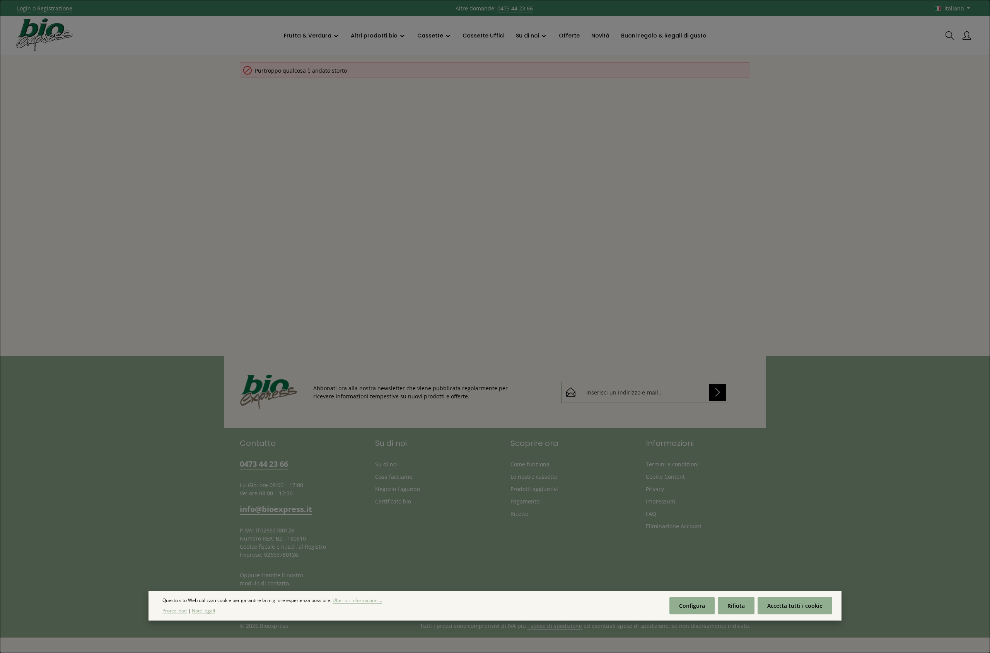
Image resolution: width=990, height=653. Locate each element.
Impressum (660, 501)
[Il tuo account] (967, 35)
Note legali (203, 610)
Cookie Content (665, 476)
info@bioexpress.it (276, 509)
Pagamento (524, 501)
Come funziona (530, 464)
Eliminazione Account (674, 526)
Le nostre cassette (533, 476)
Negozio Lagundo (397, 489)
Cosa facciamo (393, 476)
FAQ (651, 513)
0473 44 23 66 (515, 8)
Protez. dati (174, 610)
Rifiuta (736, 605)
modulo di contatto (264, 583)
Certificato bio (393, 501)
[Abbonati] (717, 392)
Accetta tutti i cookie (795, 605)
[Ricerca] (950, 35)
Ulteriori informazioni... (357, 600)
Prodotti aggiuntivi (534, 489)
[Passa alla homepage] (44, 35)
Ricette (519, 513)
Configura (692, 605)
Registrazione (54, 8)
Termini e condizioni (672, 464)
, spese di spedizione (554, 625)
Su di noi (386, 464)
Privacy (655, 489)
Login (24, 8)
